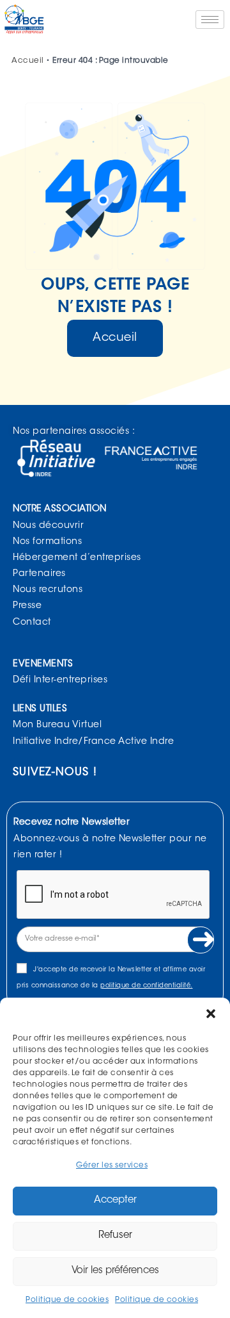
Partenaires (39, 574)
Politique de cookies (67, 1300)
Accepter (115, 1200)
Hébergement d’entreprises (77, 558)
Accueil (28, 61)
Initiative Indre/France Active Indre (93, 741)
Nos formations (47, 542)
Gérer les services (112, 1165)
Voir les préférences (115, 1271)
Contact (32, 622)
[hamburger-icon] (209, 19)
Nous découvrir (48, 526)
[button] (210, 1013)
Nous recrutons (47, 590)
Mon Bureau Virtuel (57, 725)
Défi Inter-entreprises (60, 680)
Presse (27, 606)
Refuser (115, 1235)
